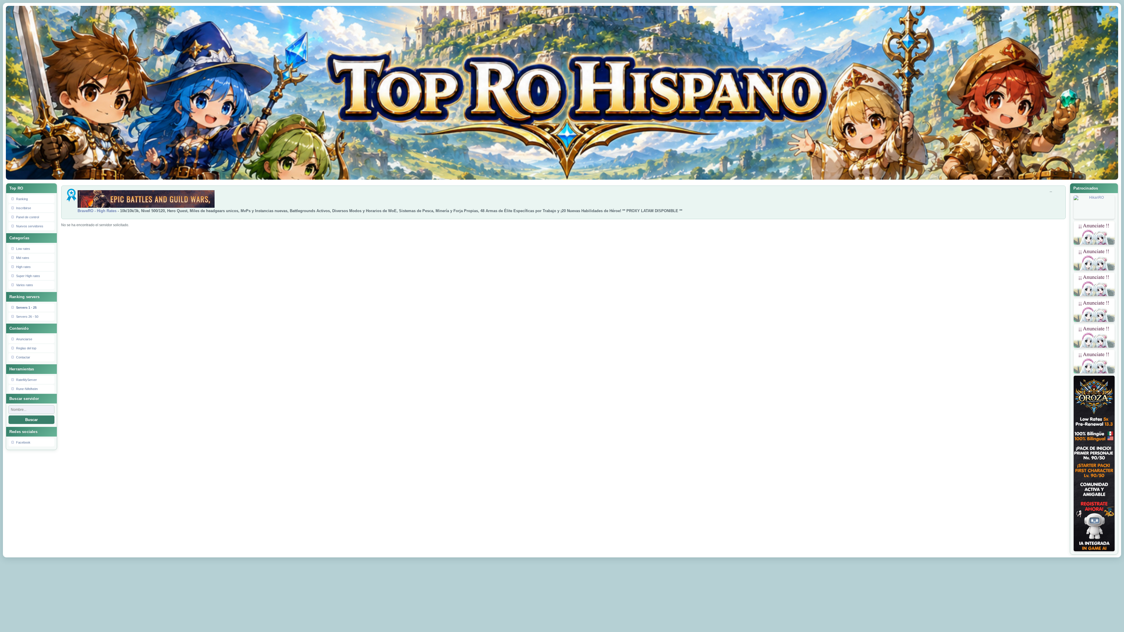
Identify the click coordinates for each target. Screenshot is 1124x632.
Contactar (23, 357)
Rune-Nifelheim (27, 389)
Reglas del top (26, 348)
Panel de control (27, 217)
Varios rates (24, 285)
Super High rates (28, 276)
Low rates (23, 248)
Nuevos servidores (29, 226)
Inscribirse (23, 208)
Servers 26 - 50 (27, 316)
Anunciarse (24, 339)
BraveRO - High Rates (97, 211)
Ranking (22, 199)
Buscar (31, 420)
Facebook (23, 442)
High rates (23, 267)
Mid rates (22, 258)
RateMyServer (26, 380)
